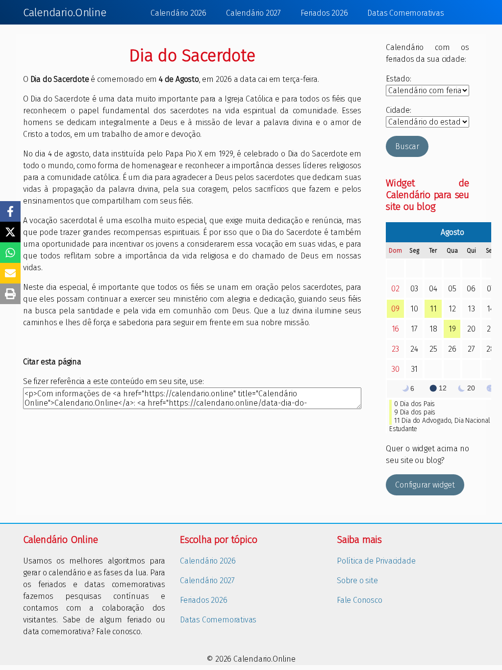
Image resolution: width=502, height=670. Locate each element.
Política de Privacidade (376, 561)
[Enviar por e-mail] (10, 273)
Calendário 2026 (178, 13)
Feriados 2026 (324, 13)
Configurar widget (425, 485)
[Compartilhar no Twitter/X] (10, 232)
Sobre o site (357, 580)
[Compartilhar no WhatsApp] (10, 252)
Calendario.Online (64, 12)
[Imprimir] (10, 293)
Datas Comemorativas (405, 13)
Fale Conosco (359, 600)
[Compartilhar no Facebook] (10, 211)
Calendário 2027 (253, 13)
